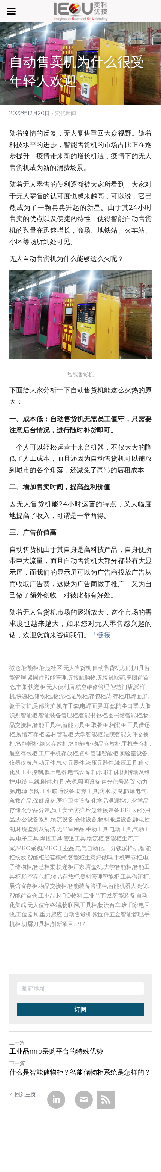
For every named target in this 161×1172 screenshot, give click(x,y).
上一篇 (17, 1042)
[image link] (80, 10)
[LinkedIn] (56, 1100)
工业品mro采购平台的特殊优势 (56, 1051)
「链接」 (103, 635)
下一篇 (17, 1063)
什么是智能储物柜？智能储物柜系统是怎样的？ (80, 1072)
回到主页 (25, 1094)
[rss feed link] (106, 1100)
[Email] (84, 1100)
